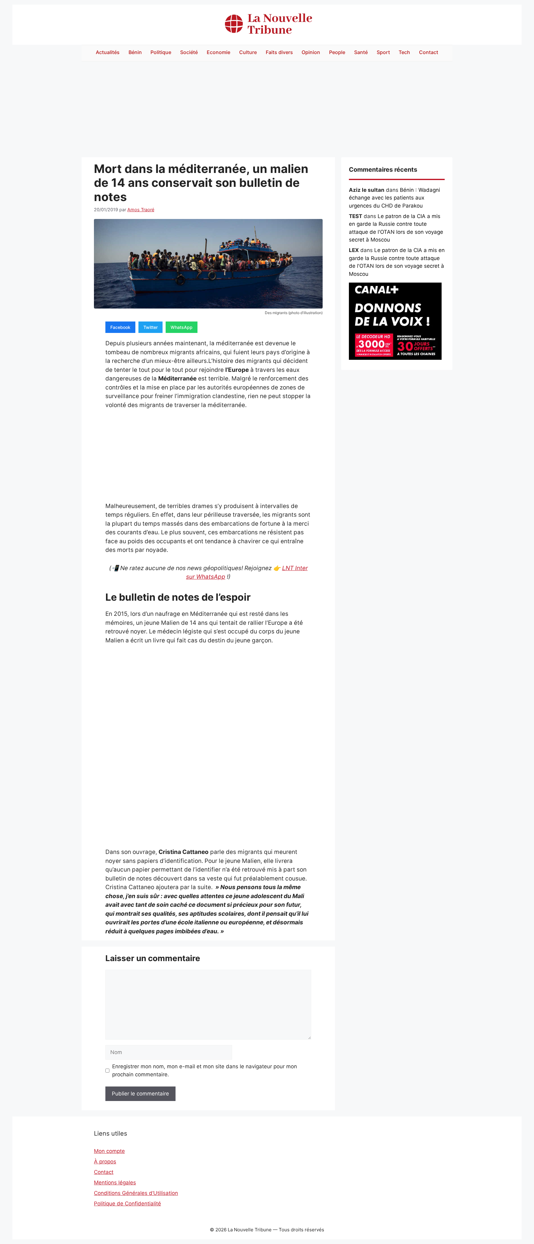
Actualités (108, 52)
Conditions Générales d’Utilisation (136, 1193)
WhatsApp (182, 327)
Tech (404, 52)
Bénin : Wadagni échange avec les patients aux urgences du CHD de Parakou (394, 198)
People (337, 52)
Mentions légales (115, 1182)
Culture (248, 52)
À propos (105, 1161)
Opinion (311, 52)
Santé (361, 52)
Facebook (120, 327)
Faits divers (279, 52)
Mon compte (109, 1151)
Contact (428, 52)
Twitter (150, 327)
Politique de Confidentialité (127, 1203)
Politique (160, 52)
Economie (218, 52)
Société (189, 52)
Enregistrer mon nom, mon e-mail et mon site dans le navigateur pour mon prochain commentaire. (204, 1070)
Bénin (135, 52)
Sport (383, 52)
